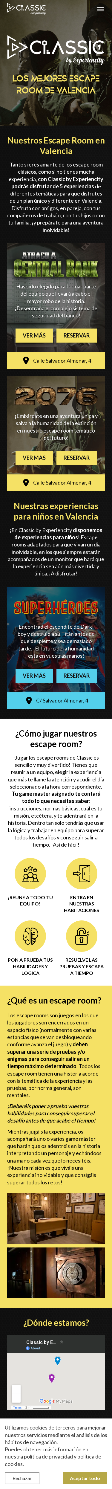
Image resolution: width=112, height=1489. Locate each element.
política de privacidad (48, 1456)
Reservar (77, 335)
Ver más (34, 335)
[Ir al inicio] (26, 9)
